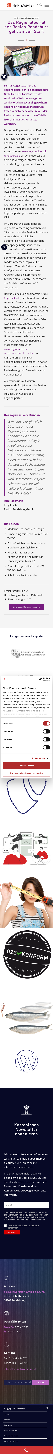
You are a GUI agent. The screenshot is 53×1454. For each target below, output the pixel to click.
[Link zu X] (39, 1408)
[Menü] (45, 5)
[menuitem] (39, 5)
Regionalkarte (12, 298)
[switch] (46, 731)
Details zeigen (38, 758)
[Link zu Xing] (47, 1408)
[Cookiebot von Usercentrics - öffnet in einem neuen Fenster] (39, 679)
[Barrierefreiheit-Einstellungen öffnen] (4, 77)
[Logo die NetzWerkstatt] (22, 5)
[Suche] (39, 5)
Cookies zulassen (26, 766)
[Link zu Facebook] (43, 1408)
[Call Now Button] (26, 1450)
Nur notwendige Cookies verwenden (26, 773)
